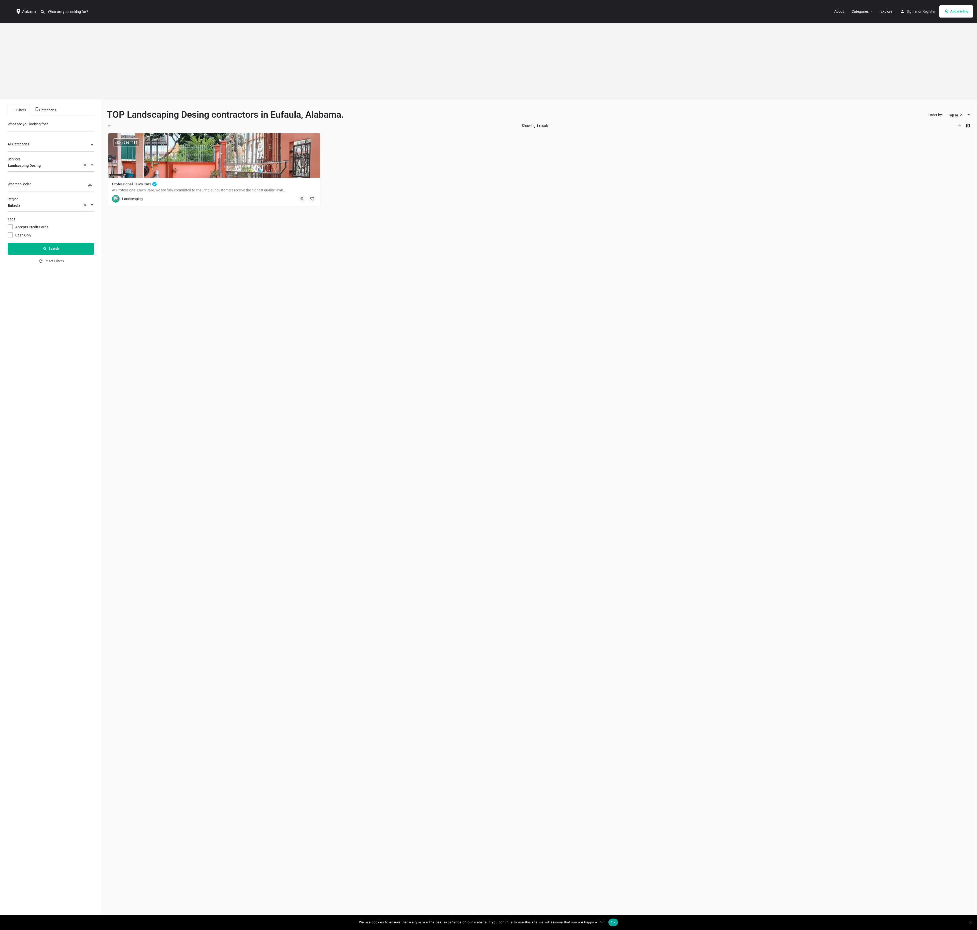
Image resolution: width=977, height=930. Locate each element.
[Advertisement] (488, 60)
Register (929, 11)
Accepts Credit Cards (31, 227)
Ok (613, 922)
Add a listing (959, 11)
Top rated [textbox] (956, 115)
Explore (886, 11)
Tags (11, 219)
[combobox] (51, 145)
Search (54, 248)
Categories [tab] (47, 110)
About (839, 11)
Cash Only (23, 235)
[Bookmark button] (312, 199)
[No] (970, 922)
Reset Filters (54, 261)
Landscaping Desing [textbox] (24, 165)
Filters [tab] (21, 110)
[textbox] (51, 145)
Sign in (912, 11)
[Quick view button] (302, 199)
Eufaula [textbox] (14, 205)
